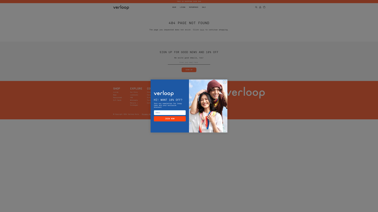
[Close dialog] (225, 82)
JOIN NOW (170, 119)
